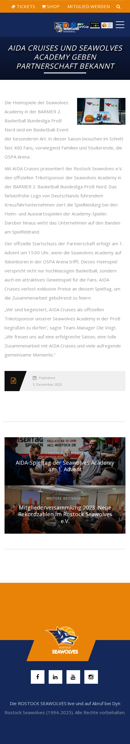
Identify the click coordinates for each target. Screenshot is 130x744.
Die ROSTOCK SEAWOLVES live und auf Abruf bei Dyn (65, 703)
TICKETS (25, 6)
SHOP (53, 6)
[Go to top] (64, 640)
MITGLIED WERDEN (88, 6)
